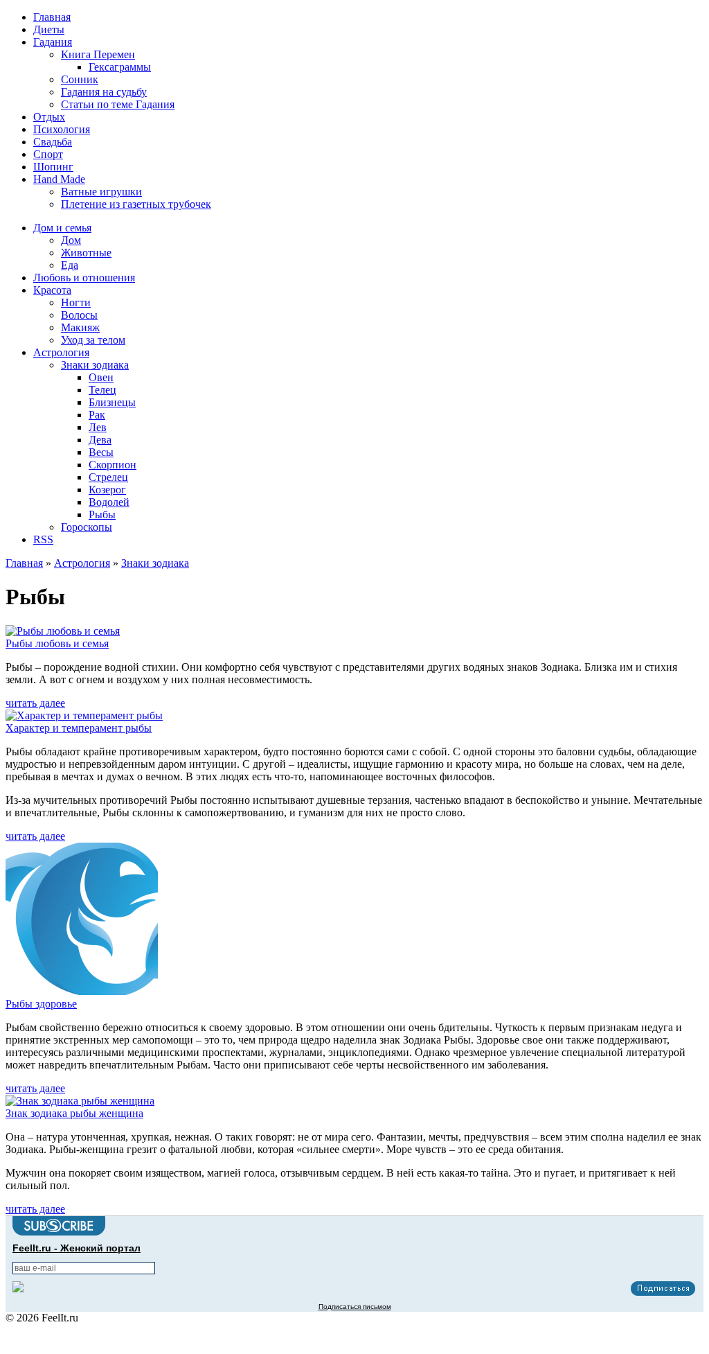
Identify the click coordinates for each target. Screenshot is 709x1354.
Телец (102, 390)
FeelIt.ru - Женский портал (76, 1248)
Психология (61, 129)
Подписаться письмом (354, 1306)
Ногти (76, 302)
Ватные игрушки (101, 191)
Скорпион (112, 465)
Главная (52, 17)
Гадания (52, 42)
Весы (101, 452)
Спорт (48, 154)
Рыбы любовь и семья (57, 643)
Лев (98, 427)
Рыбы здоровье (41, 1004)
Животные (86, 252)
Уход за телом (93, 340)
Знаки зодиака (95, 365)
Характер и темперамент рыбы (79, 728)
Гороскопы (86, 527)
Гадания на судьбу (104, 92)
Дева (100, 440)
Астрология (61, 352)
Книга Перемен (98, 54)
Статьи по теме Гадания (117, 104)
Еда (69, 265)
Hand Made (59, 179)
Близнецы (112, 402)
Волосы (79, 315)
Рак (97, 415)
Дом (71, 240)
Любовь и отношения (84, 277)
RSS (43, 539)
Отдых (49, 117)
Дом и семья (62, 228)
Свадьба (52, 142)
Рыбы (102, 514)
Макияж (80, 327)
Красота (52, 290)
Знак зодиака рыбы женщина (74, 1113)
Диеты (48, 29)
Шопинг (53, 167)
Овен (101, 377)
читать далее (35, 703)
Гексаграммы (120, 67)
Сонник (79, 79)
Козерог (107, 489)
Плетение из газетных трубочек (136, 204)
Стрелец (108, 477)
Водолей (109, 502)
